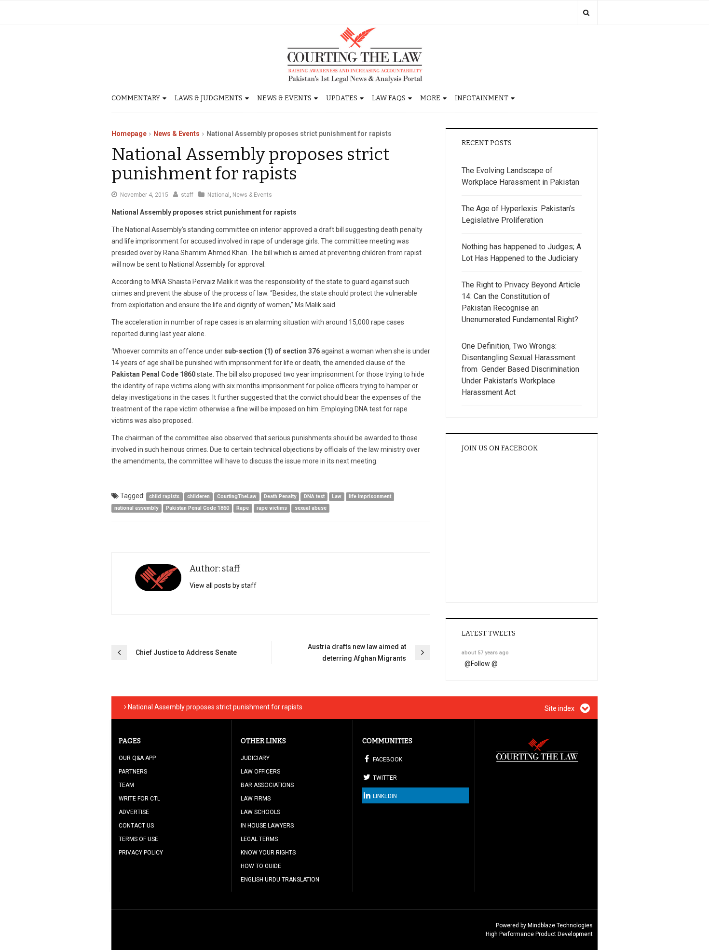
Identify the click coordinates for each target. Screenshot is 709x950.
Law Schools (260, 812)
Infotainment (481, 98)
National (218, 194)
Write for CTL (139, 798)
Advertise (134, 812)
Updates (341, 98)
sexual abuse (311, 508)
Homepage (129, 133)
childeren (198, 496)
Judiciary (255, 758)
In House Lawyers (267, 825)
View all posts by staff (223, 585)
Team (126, 785)
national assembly (136, 508)
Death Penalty (280, 496)
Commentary (135, 98)
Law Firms (256, 798)
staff (187, 194)
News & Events (284, 98)
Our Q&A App (137, 758)
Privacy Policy (141, 852)
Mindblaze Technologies (560, 925)
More (430, 98)
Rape (242, 508)
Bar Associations (267, 785)
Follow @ (484, 663)
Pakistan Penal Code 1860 (197, 508)
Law (336, 496)
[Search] (586, 12)
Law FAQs (389, 98)
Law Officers (260, 771)
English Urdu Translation (280, 879)
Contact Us (136, 825)
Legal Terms (259, 839)
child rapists (164, 496)
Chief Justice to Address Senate (186, 652)
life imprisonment (370, 496)
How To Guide (261, 866)
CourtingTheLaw (236, 496)
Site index (560, 708)
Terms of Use (138, 839)
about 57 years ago (485, 653)
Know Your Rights (268, 852)
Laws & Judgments (209, 98)
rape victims (272, 508)
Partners (133, 771)
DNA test (314, 496)
